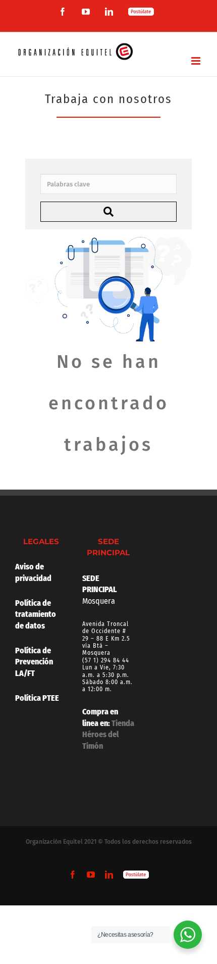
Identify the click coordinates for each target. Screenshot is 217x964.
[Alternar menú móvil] (196, 61)
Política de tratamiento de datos (36, 614)
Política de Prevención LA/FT (34, 662)
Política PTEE (37, 698)
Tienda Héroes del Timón (108, 734)
